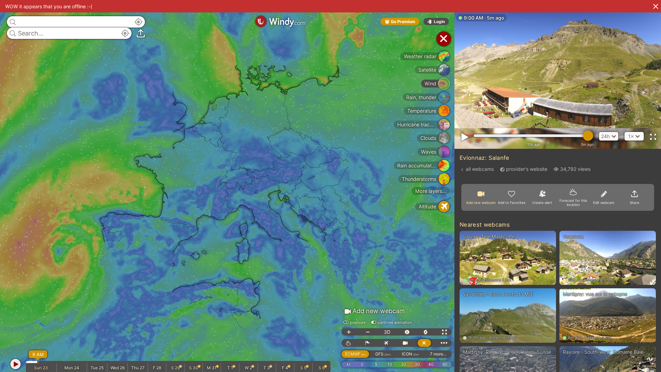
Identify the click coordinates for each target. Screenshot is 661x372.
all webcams (480, 169)
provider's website (526, 169)
